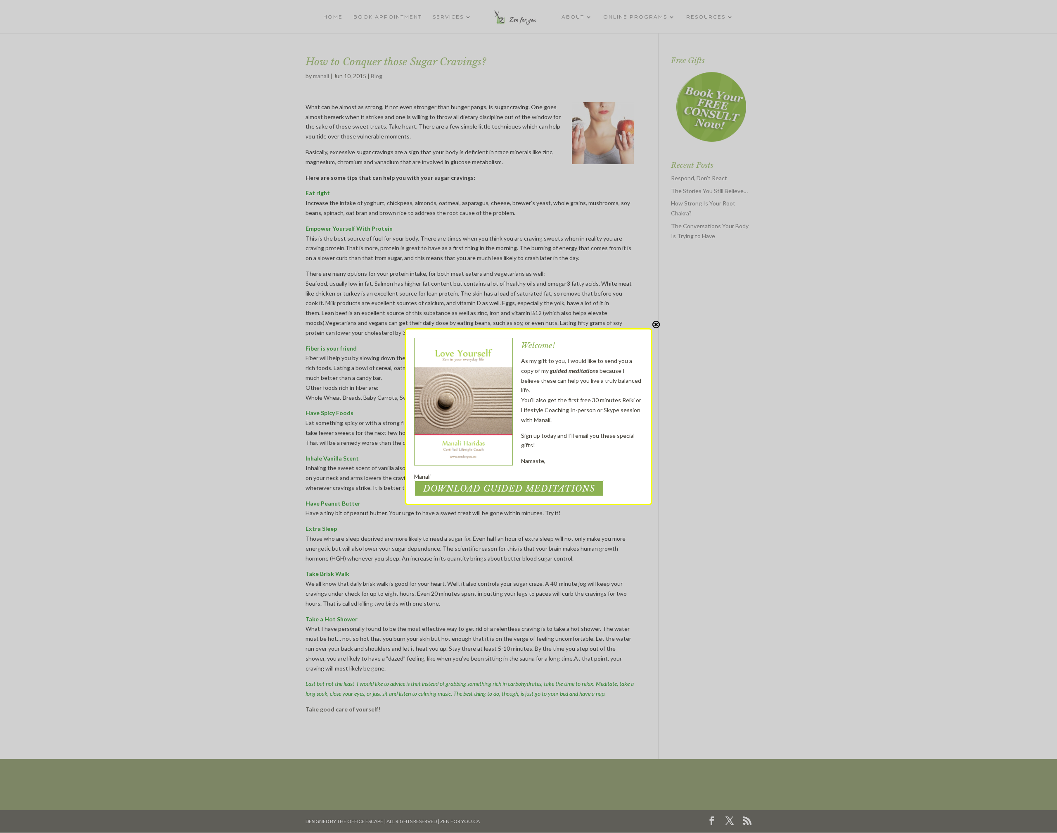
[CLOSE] (656, 324)
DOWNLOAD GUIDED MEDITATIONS (509, 489)
